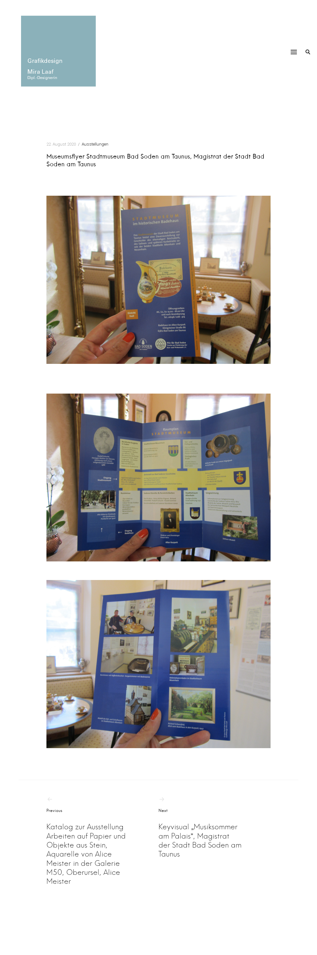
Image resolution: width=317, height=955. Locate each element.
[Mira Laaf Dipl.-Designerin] (57, 51)
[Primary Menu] (293, 52)
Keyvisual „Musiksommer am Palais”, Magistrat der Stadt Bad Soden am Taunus (199, 833)
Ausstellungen (95, 144)
